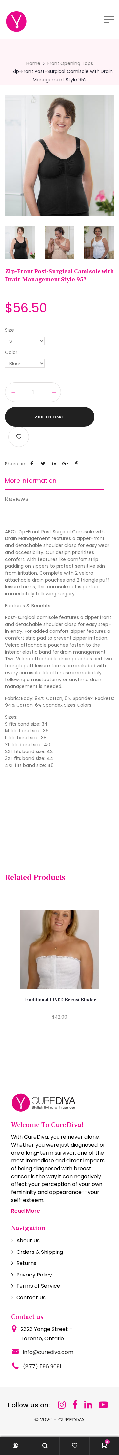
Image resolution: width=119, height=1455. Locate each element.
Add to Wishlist (18, 437)
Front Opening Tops (70, 63)
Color (11, 352)
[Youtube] (103, 1404)
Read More (25, 1211)
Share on (15, 463)
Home (33, 63)
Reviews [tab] (17, 499)
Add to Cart (49, 416)
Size (9, 330)
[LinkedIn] (88, 1404)
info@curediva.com (48, 1352)
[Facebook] (75, 1404)
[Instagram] (62, 1404)
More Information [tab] (30, 481)
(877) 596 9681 (42, 1366)
